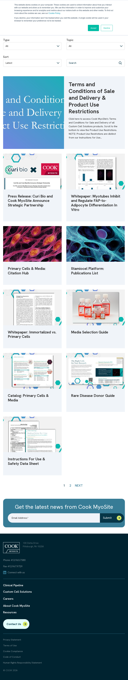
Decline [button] (106, 28)
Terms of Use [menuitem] (10, 645)
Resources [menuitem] (10, 612)
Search (70, 57)
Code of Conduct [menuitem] (12, 657)
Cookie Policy (54, 13)
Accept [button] (93, 28)
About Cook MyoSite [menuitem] (16, 606)
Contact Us (14, 624)
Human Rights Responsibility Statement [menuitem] (22, 662)
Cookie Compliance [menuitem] (13, 651)
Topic (70, 40)
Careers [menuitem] (8, 598)
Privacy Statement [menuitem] (12, 639)
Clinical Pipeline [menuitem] (13, 585)
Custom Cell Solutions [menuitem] (17, 591)
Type (6, 40)
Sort (6, 57)
